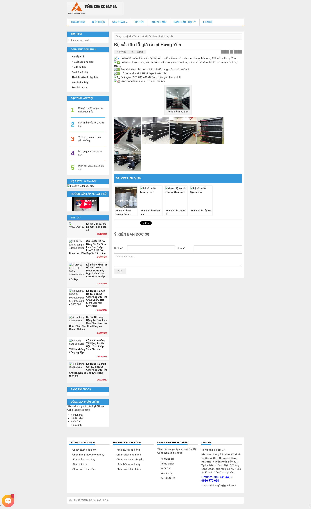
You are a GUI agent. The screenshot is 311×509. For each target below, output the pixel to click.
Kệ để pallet (77, 418)
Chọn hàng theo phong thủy (88, 454)
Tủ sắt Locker (79, 87)
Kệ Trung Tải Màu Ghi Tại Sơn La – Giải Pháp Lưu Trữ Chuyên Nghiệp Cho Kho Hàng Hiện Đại (88, 369)
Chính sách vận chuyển (129, 459)
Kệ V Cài (75, 421)
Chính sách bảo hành (128, 454)
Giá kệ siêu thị (80, 72)
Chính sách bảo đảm (84, 449)
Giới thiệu (98, 22)
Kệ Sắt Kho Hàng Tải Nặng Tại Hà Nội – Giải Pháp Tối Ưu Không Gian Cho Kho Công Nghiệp (87, 346)
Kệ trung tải (77, 414)
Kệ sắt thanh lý (80, 82)
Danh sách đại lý (185, 22)
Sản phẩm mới (80, 464)
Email (181, 248)
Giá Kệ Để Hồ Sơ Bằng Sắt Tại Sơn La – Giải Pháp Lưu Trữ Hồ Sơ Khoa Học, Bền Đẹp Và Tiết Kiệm (87, 247)
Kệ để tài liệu (79, 67)
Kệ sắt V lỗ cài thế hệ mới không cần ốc (96, 227)
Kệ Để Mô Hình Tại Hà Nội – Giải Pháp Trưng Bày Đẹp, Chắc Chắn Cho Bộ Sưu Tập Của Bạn (88, 272)
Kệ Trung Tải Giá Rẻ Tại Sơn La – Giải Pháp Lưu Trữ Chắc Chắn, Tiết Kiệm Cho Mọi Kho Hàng (96, 298)
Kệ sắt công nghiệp (82, 62)
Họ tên (118, 248)
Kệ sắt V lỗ (78, 56)
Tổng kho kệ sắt (124, 36)
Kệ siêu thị (76, 425)
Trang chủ (78, 22)
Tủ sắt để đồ (168, 478)
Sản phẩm (118, 22)
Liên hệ (208, 22)
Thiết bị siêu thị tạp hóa (85, 77)
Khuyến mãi (159, 22)
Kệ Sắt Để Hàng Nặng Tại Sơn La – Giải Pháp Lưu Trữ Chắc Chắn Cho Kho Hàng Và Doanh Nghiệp (88, 323)
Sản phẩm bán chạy (83, 459)
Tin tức (139, 22)
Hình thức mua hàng (128, 449)
